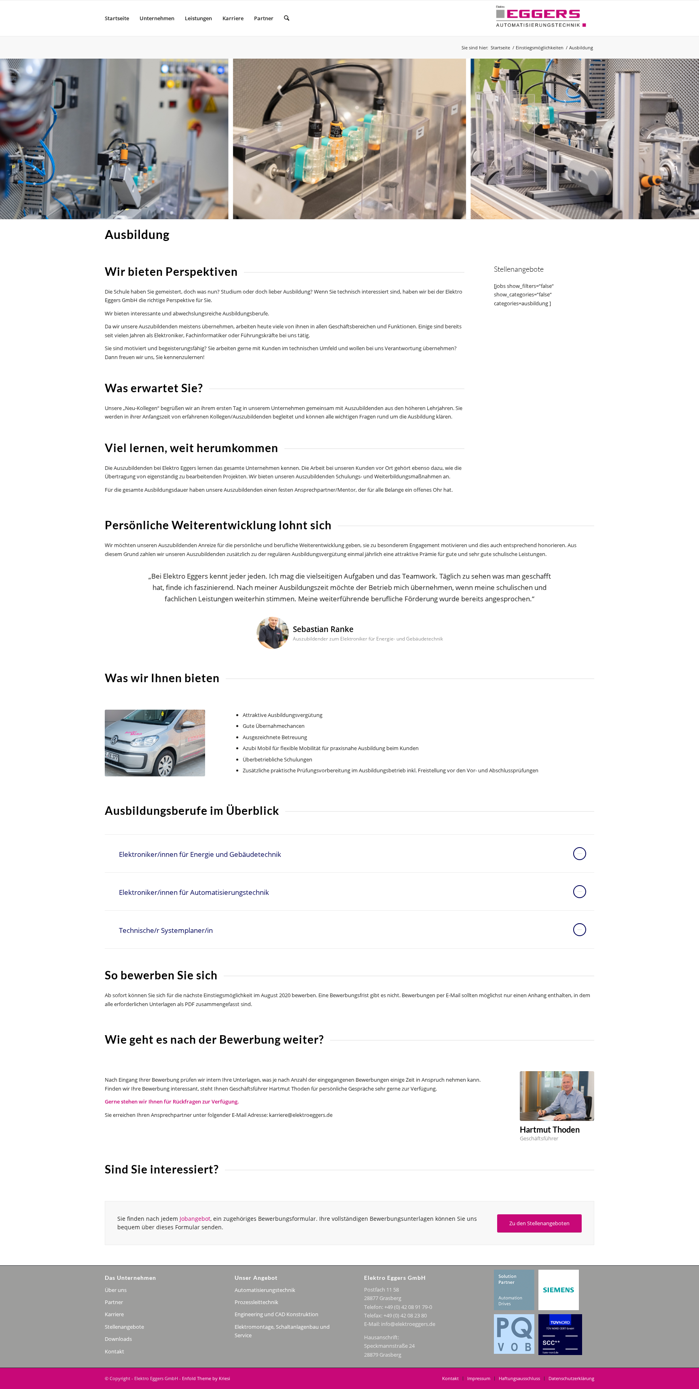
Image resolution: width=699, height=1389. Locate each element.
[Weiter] (576, 582)
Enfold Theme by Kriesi (206, 1378)
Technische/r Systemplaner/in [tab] (166, 930)
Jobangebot (195, 1218)
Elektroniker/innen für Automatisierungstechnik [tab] (194, 892)
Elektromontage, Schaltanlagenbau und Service (282, 1331)
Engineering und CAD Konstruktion (276, 1314)
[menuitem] (117, 18)
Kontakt (114, 1351)
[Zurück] (123, 582)
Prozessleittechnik (256, 1302)
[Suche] (286, 18)
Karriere (114, 1314)
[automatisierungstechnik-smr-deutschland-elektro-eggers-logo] (539, 18)
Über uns (116, 1290)
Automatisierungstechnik (265, 1290)
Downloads (118, 1338)
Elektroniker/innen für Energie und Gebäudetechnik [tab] (200, 854)
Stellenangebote (124, 1326)
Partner (114, 1302)
